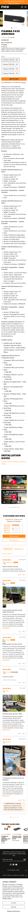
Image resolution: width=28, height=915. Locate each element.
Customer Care (13, 870)
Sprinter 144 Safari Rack (11, 239)
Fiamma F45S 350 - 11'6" (10, 69)
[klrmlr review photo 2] (4, 606)
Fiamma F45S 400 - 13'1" (10, 73)
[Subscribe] (25, 859)
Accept (13, 903)
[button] (4, 37)
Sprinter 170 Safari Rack (11, 312)
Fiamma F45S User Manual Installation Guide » (13, 462)
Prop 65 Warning (14, 507)
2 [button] (13, 817)
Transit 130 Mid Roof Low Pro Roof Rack (14, 407)
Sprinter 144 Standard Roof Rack (14, 241)
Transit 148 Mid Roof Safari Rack (14, 235)
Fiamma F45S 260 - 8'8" (10, 60)
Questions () (18, 549)
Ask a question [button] (13, 540)
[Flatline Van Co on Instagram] (10, 864)
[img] (7, 560)
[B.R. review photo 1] (14, 703)
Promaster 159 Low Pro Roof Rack (15, 283)
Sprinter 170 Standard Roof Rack (14, 314)
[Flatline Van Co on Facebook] (13, 864)
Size (3, 56)
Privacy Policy (7, 898)
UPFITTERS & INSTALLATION (13, 875)
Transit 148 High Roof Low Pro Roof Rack (13, 227)
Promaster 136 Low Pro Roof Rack (15, 243)
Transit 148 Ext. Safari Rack (12, 274)
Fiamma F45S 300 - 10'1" (10, 64)
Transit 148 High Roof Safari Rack (14, 237)
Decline (13, 907)
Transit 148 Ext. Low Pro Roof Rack (15, 272)
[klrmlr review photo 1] (14, 595)
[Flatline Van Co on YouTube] (16, 864)
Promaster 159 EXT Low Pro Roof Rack (14, 317)
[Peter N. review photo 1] (14, 760)
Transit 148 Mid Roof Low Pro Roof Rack (15, 232)
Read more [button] (6, 628)
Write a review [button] (14, 536)
